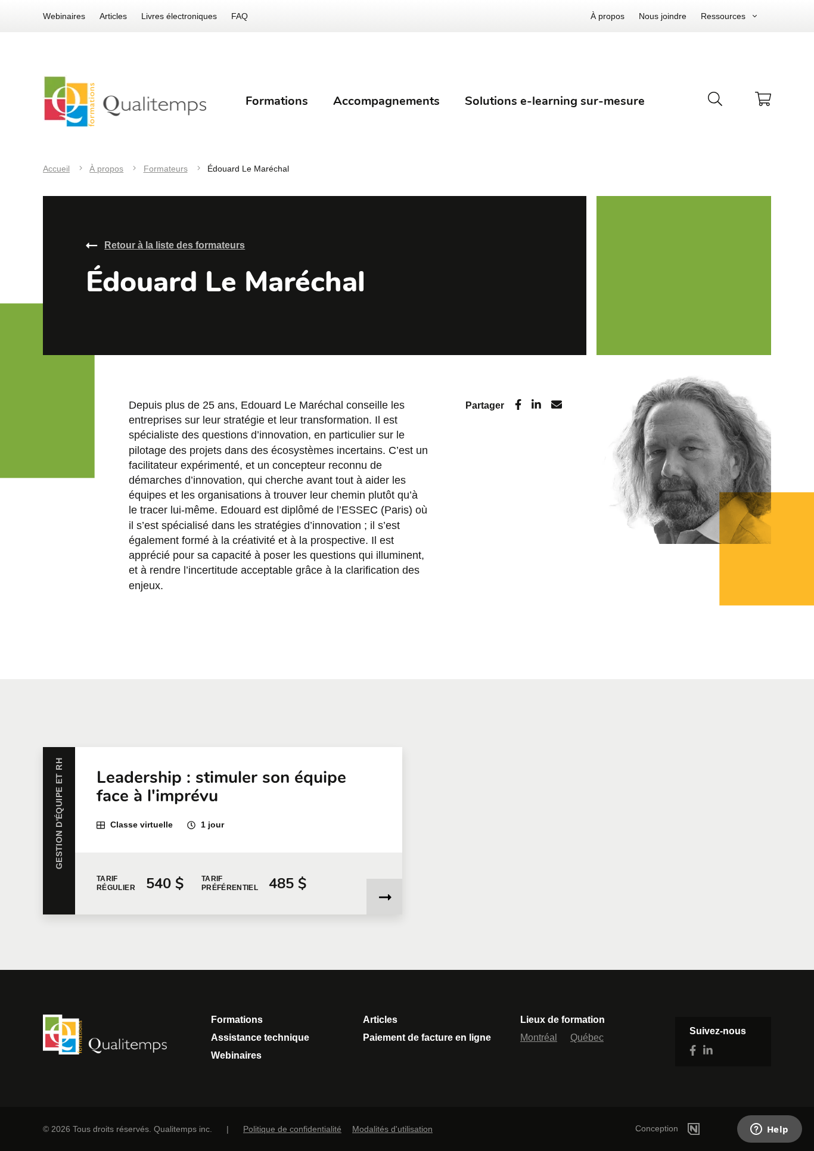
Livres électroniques (179, 16)
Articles (113, 16)
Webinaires (64, 16)
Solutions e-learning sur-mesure (555, 101)
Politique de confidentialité (292, 1129)
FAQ (239, 16)
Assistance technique (260, 1037)
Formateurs (166, 168)
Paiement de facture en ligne (427, 1037)
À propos (608, 16)
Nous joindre (662, 16)
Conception (658, 1128)
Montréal (538, 1037)
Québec (587, 1037)
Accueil (56, 168)
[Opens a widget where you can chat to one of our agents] (769, 1130)
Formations (237, 1020)
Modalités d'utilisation (392, 1129)
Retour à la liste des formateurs (174, 245)
